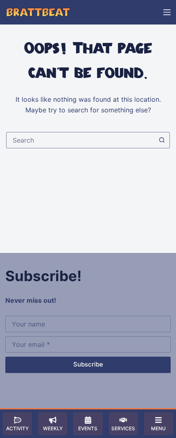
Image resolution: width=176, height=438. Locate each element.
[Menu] (167, 12)
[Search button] (161, 140)
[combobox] (80, 140)
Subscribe (88, 364)
